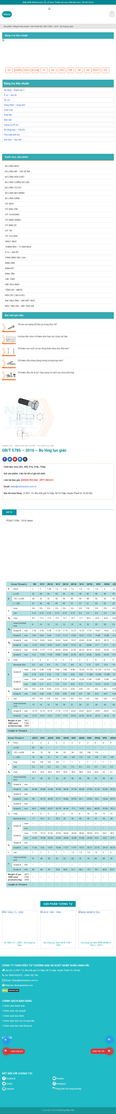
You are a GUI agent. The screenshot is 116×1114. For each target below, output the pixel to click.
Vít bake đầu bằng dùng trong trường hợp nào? (40, 360)
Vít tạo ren (11, 236)
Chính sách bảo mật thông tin (17, 1025)
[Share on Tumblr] (25, 459)
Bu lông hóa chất (14, 177)
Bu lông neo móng (15, 193)
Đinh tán (8, 115)
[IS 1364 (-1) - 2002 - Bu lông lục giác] (19, 925)
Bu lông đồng (12, 198)
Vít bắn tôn (11, 209)
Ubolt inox (10, 241)
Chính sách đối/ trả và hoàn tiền (19, 1021)
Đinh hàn (10, 263)
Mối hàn (8, 120)
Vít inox (9, 204)
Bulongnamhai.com (23, 985)
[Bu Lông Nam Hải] (58, 14)
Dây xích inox (12, 284)
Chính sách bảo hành (13, 1016)
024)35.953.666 (30, 480)
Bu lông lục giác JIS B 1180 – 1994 (58, 944)
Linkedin (10, 1089)
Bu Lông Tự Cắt (13, 187)
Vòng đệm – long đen (14, 105)
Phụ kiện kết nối (12, 134)
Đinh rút (9, 268)
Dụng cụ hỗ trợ (11, 124)
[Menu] (7, 14)
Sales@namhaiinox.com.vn (25, 980)
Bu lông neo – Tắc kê (14, 129)
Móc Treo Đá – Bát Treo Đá (19, 306)
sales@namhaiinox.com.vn (23, 486)
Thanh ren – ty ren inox (18, 247)
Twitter (9, 1083)
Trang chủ (7, 446)
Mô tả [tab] (9, 512)
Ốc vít (7, 100)
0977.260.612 (46, 480)
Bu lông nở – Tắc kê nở (17, 171)
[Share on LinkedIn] (20, 459)
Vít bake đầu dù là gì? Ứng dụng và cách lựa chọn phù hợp (46, 372)
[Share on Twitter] (9, 459)
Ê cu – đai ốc (10, 95)
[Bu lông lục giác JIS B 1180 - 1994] (58, 925)
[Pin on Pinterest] (15, 459)
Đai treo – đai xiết (13, 139)
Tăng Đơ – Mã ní (13, 290)
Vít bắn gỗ (10, 225)
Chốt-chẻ (8, 110)
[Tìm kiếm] (105, 14)
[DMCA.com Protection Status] (10, 990)
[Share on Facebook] (4, 459)
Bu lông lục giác (46, 446)
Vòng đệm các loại (15, 257)
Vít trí (8, 230)
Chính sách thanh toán (14, 1006)
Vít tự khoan (12, 214)
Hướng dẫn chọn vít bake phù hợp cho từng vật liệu (42, 336)
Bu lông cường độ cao (17, 182)
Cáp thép (10, 279)
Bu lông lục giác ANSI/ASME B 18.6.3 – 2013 (96, 944)
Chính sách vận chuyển (14, 1010)
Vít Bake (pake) (13, 220)
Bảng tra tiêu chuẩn (25, 446)
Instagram (61, 1083)
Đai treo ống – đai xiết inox (20, 300)
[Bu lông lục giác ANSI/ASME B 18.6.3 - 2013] (96, 925)
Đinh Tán (9, 273)
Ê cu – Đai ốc (12, 252)
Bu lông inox (12, 166)
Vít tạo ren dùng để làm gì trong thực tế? (37, 324)
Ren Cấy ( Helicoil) (15, 295)
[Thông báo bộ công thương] (67, 1092)
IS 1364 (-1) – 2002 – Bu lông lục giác (20, 944)
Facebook (10, 1078)
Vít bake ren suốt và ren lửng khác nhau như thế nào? (43, 348)
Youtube (60, 1078)
